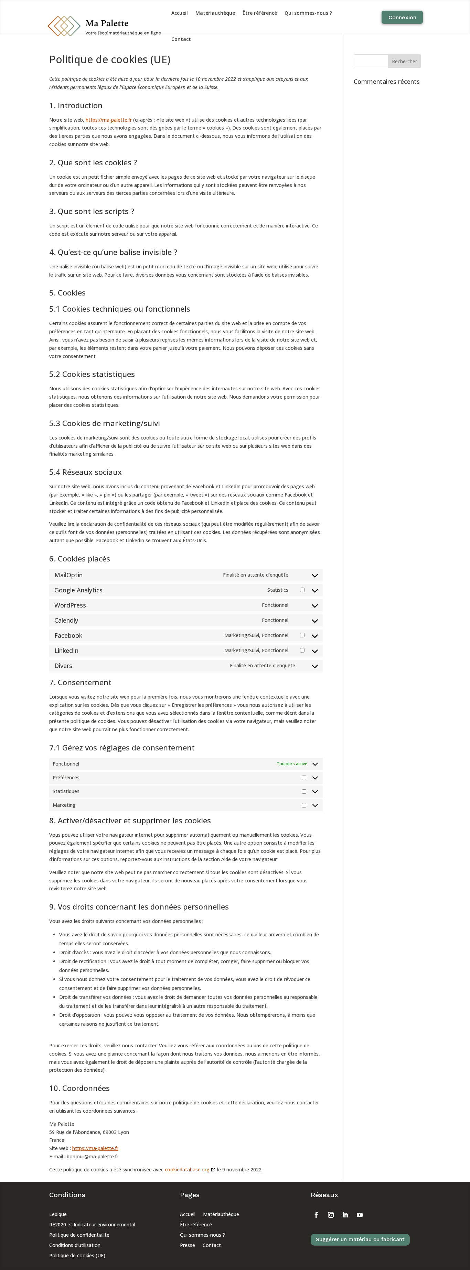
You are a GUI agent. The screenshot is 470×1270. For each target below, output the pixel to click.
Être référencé (260, 13)
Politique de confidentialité (79, 1235)
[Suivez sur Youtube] (360, 1215)
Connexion (402, 17)
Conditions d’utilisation (74, 1245)
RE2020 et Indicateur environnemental (92, 1225)
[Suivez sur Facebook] (316, 1215)
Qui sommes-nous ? (308, 13)
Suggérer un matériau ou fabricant (360, 1239)
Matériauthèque (215, 13)
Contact (181, 39)
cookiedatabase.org (187, 1169)
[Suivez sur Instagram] (331, 1215)
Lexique (58, 1214)
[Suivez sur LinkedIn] (345, 1215)
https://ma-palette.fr (109, 119)
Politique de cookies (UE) (77, 1256)
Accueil (179, 13)
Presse (187, 1245)
